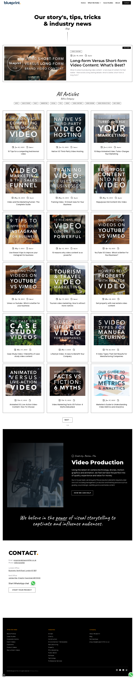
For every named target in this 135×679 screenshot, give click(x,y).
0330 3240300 (19, 563)
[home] (12, 3)
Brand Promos (11, 634)
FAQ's (35, 103)
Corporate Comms (13, 639)
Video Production (104, 103)
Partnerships (94, 639)
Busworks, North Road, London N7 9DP (23, 570)
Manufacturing (53, 644)
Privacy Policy (34, 671)
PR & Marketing (53, 650)
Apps (16, 103)
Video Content (77, 103)
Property (51, 647)
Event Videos (11, 642)
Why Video (116, 103)
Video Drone (90, 103)
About (117, 3)
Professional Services (55, 661)
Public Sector (52, 653)
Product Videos (12, 647)
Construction (52, 639)
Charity (50, 636)
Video (67, 103)
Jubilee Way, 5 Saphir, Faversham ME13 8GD (24, 578)
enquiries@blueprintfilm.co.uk (25, 560)
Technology (52, 658)
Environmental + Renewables (57, 642)
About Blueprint (95, 634)
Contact (126, 3)
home (83, 3)
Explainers (10, 644)
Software (51, 655)
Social (53, 103)
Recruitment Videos (13, 650)
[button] (94, 3)
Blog (91, 636)
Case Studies (108, 3)
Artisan (50, 634)
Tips (60, 103)
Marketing (44, 103)
